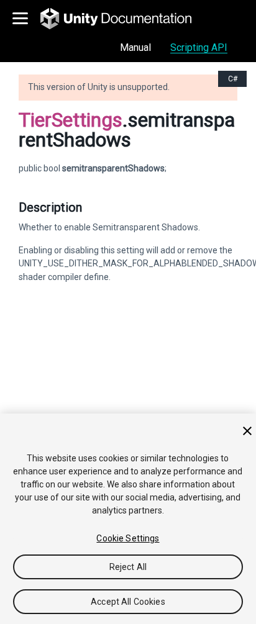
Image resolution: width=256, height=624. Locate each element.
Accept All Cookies (128, 602)
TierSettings (70, 120)
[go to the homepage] (124, 18)
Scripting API (198, 47)
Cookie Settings (127, 538)
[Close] (247, 431)
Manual (135, 47)
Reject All (128, 567)
